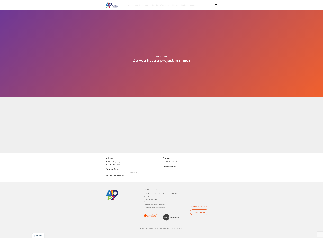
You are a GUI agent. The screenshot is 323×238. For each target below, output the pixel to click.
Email (137, 86)
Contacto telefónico (141, 92)
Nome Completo (140, 79)
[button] (216, 5)
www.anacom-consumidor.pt (157, 207)
